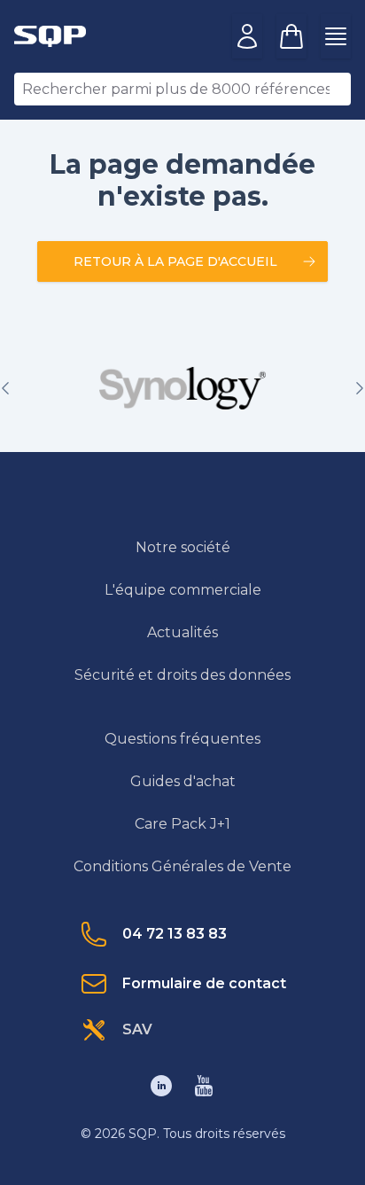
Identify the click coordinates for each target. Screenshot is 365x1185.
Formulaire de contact (204, 983)
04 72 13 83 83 (174, 933)
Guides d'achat (183, 781)
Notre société (183, 547)
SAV (137, 1029)
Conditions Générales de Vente (182, 866)
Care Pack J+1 (182, 823)
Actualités (182, 632)
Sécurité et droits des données (182, 675)
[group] (182, 388)
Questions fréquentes (182, 738)
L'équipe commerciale (183, 589)
